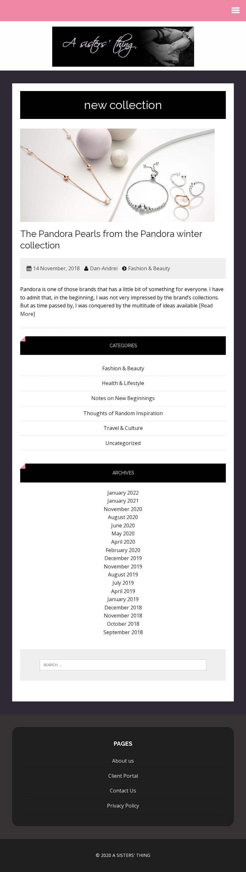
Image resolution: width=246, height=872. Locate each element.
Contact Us (123, 790)
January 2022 (123, 492)
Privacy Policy (123, 805)
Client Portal (123, 775)
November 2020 (123, 509)
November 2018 (123, 615)
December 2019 (123, 558)
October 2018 (123, 623)
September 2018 (123, 632)
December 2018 (123, 607)
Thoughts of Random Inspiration (123, 413)
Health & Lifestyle (123, 383)
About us (123, 760)
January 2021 (123, 500)
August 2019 (123, 574)
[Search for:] (123, 664)
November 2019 (123, 566)
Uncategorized (123, 443)
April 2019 (123, 591)
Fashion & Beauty (149, 268)
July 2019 (123, 582)
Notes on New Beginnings (123, 398)
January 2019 (123, 599)
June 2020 (123, 525)
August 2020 (123, 517)
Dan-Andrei (104, 268)
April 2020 (123, 541)
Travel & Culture (123, 428)
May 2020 (123, 533)
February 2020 (123, 550)
